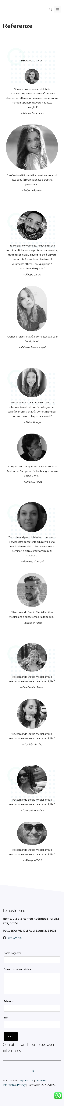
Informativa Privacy (14, 1084)
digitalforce (26, 1080)
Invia (10, 1036)
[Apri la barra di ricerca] (50, 9)
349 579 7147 (15, 937)
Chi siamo (41, 1080)
